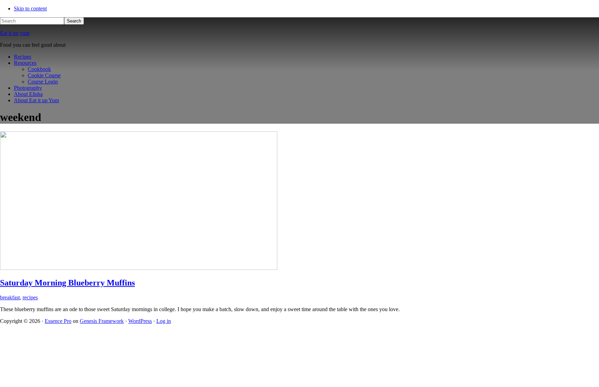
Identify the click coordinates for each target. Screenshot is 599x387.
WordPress (140, 321)
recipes (30, 297)
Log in (163, 321)
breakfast (10, 297)
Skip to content (30, 8)
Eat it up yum (14, 33)
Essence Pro (58, 321)
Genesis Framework (102, 321)
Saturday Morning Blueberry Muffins (67, 282)
